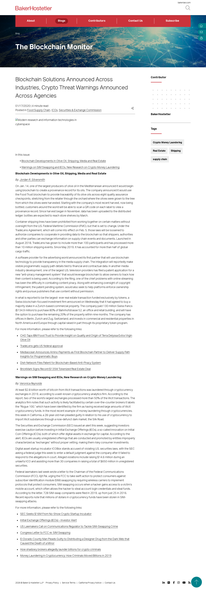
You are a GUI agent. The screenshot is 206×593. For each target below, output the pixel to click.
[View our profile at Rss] (189, 582)
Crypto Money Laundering (167, 142)
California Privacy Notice (90, 583)
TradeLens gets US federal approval (41, 346)
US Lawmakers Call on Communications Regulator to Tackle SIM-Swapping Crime (69, 526)
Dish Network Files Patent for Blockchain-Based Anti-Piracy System (60, 363)
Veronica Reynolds (31, 383)
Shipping (176, 151)
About (31, 21)
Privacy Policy (52, 583)
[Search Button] (188, 7)
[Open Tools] (200, 38)
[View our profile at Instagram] (178, 582)
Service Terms (68, 583)
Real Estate (159, 151)
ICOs (55, 110)
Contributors (96, 21)
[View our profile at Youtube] (183, 582)
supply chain (160, 159)
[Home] (200, 26)
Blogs (61, 21)
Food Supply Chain (38, 110)
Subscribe (172, 21)
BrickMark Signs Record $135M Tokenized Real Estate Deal (55, 369)
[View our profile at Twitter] (169, 582)
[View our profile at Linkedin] (163, 582)
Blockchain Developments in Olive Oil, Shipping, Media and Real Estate (63, 161)
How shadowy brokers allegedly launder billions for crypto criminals (60, 549)
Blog (17, 34)
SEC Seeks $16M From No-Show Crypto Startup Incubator (56, 514)
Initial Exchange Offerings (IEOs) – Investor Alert (48, 520)
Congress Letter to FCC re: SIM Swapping (45, 532)
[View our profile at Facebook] (174, 582)
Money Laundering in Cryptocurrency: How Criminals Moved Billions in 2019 (65, 555)
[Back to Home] (33, 8)
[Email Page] (200, 32)
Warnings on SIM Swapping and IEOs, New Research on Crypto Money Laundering (70, 167)
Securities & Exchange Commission (80, 110)
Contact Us (135, 21)
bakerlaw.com (184, 3)
